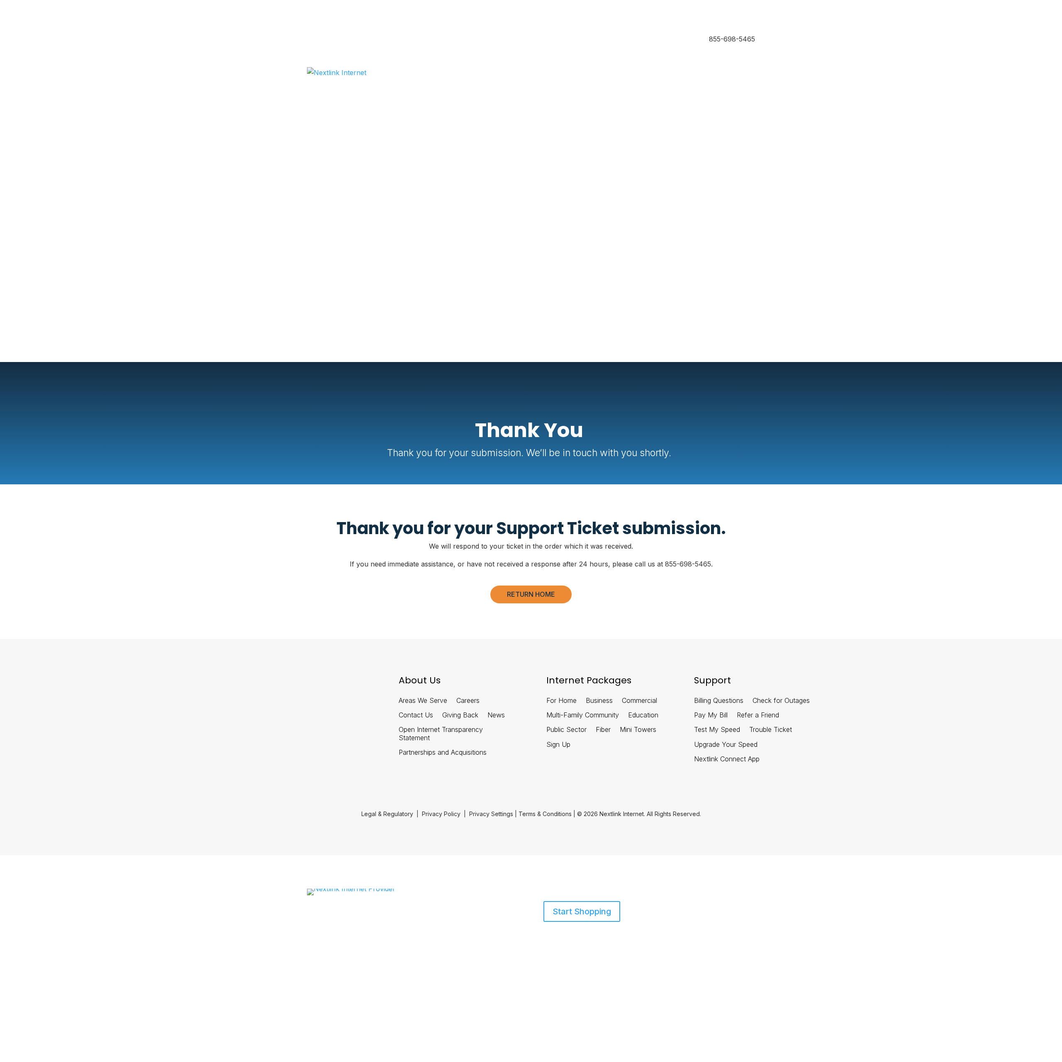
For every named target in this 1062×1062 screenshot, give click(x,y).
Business (358, 40)
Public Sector (566, 730)
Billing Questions (718, 701)
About (357, 939)
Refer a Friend (758, 715)
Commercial (639, 701)
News (496, 715)
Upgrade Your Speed (726, 745)
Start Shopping (582, 911)
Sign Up (558, 745)
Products (319, 939)
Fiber (603, 730)
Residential (322, 40)
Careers (468, 701)
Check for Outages (781, 701)
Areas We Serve (423, 701)
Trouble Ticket (770, 730)
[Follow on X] (303, 684)
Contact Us (416, 715)
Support (385, 939)
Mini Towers (638, 730)
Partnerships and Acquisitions (443, 752)
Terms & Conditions (545, 813)
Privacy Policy (441, 813)
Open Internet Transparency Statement (441, 733)
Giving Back (460, 715)
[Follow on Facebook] (260, 684)
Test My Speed (717, 730)
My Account (323, 281)
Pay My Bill (711, 715)
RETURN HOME (531, 594)
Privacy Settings (491, 813)
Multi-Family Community (582, 715)
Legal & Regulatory (387, 813)
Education (643, 715)
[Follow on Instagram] (325, 684)
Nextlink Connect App (727, 759)
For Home (561, 701)
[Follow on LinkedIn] (282, 684)
